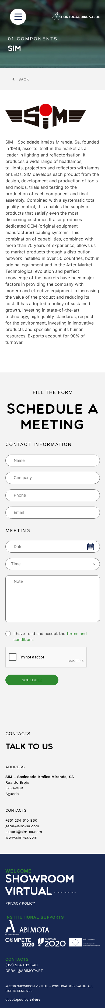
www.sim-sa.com (21, 837)
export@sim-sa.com (23, 831)
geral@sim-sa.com (22, 826)
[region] (52, 34)
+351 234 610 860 (21, 820)
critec (35, 999)
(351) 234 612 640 (21, 965)
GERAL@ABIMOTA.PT (24, 970)
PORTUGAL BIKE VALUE (69, 986)
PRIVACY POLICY (20, 903)
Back (24, 79)
